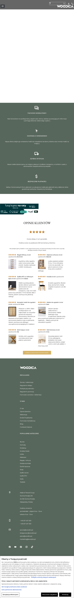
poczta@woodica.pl (26, 530)
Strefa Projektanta (26, 418)
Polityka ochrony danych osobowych (43, 577)
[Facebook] (10, 547)
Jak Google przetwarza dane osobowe (14, 587)
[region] (37, 577)
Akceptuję (65, 594)
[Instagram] (26, 547)
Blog (21, 424)
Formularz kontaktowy (27, 421)
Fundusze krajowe (26, 427)
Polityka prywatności (27, 388)
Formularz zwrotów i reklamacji (30, 395)
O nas (22, 408)
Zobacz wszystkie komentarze (37, 352)
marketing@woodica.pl (28, 539)
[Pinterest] (21, 547)
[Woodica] (65, 6)
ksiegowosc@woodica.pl (28, 533)
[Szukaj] (64, 3)
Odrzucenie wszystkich (49, 594)
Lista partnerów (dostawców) (12, 589)
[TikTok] (32, 547)
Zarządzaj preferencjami (10, 594)
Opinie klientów (25, 411)
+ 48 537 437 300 (25, 524)
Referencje (23, 415)
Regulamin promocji (27, 392)
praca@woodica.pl (26, 536)
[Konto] (69, 3)
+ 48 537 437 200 (25, 520)
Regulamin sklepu (26, 385)
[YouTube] (15, 547)
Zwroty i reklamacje (26, 382)
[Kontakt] (72, 3)
